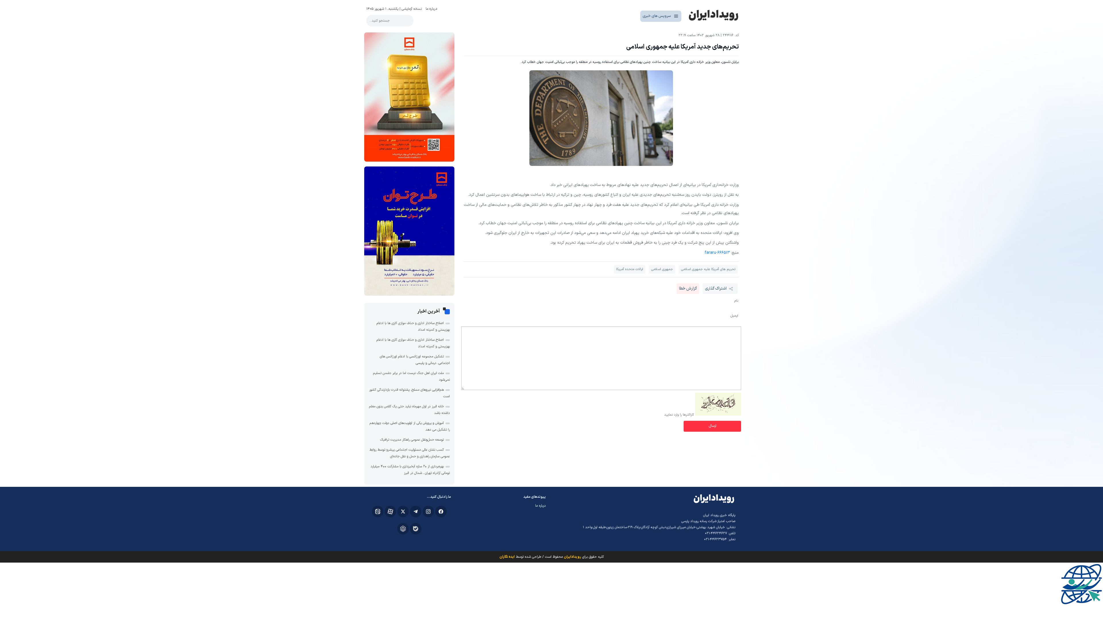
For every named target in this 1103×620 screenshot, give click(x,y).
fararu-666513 (717, 253)
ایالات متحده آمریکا (629, 269)
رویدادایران (572, 556)
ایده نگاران (507, 556)
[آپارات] (390, 511)
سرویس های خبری (657, 16)
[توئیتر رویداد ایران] (403, 511)
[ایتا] (377, 511)
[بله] (415, 528)
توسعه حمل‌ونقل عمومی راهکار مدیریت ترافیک (412, 439)
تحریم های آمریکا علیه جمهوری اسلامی (708, 269)
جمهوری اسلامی (662, 269)
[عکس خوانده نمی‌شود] (718, 414)
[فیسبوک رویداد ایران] (441, 511)
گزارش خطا (688, 289)
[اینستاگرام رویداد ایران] (428, 511)
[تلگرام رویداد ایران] (415, 511)
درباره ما (431, 8)
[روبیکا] (403, 528)
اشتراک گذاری (716, 289)
